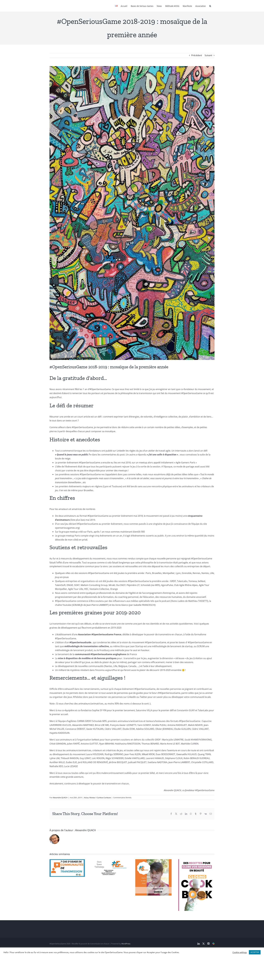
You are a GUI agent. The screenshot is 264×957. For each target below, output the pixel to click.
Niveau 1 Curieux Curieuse (100, 797)
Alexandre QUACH (60, 797)
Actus (86, 797)
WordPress (125, 943)
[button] (210, 6)
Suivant (208, 55)
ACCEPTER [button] (255, 952)
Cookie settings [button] (240, 952)
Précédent (196, 55)
